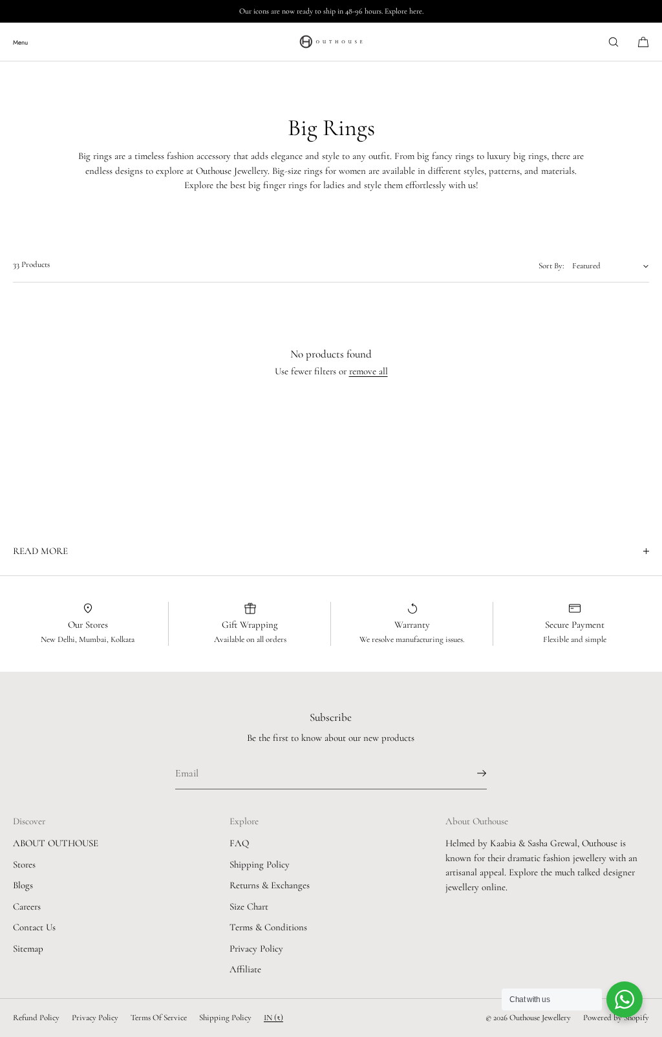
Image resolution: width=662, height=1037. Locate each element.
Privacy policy (95, 1017)
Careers (27, 906)
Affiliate (245, 969)
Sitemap (28, 948)
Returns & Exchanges (270, 885)
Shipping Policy (260, 864)
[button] (613, 42)
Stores (24, 864)
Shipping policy (225, 1017)
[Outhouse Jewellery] (331, 42)
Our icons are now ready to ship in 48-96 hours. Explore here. (331, 11)
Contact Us (34, 927)
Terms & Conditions (268, 927)
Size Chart (249, 906)
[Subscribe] (470, 773)
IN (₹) (273, 1017)
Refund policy (36, 1017)
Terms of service (159, 1017)
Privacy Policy (256, 948)
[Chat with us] (624, 999)
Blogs (23, 885)
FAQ (239, 843)
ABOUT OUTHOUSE (55, 843)
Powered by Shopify (616, 1017)
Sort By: (551, 266)
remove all (368, 371)
